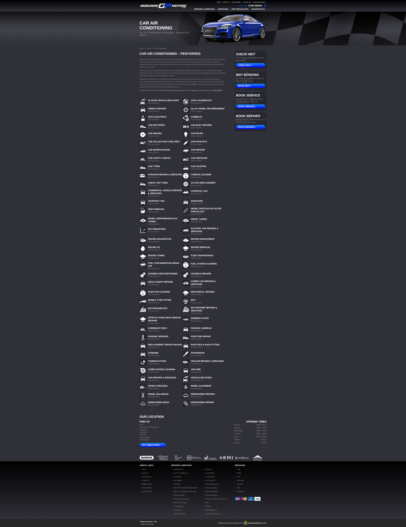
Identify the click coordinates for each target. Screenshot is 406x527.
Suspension (178, 510)
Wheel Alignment (211, 510)
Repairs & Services (204, 9)
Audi (238, 469)
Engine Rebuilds (179, 495)
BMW (239, 473)
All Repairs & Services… (213, 513)
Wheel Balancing (179, 513)
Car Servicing (210, 480)
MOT (207, 502)
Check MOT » (245, 65)
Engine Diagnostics (212, 491)
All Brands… (241, 491)
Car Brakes (178, 476)
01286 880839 (250, 6)
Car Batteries (209, 473)
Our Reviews (236, 2)
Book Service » (247, 106)
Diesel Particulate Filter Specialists (185, 488)
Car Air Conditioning (180, 473)
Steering (208, 506)
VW (238, 488)
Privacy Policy (147, 488)
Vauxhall (240, 484)
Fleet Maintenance (211, 495)
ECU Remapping (211, 488)
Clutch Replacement (212, 484)
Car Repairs (178, 480)
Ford (238, 476)
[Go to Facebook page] (265, 5)
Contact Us (247, 2)
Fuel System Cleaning (181, 499)
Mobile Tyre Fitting (180, 502)
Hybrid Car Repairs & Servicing (216, 499)
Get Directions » (151, 445)
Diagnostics (258, 9)
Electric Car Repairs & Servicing (185, 491)
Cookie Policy (146, 491)
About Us (226, 2)
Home (219, 2)
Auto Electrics (178, 469)
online (194, 90)
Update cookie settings (147, 524)
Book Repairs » (247, 127)
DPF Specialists (240, 9)
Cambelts (208, 469)
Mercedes (240, 480)
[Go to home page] (163, 6)
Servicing (223, 9)
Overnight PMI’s (179, 506)
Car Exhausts (210, 476)
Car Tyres (177, 484)
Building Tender (259, 2)
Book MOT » (245, 86)
